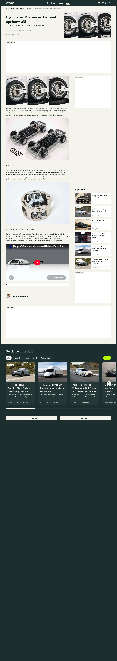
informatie (14, 8)
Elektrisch (55, 402)
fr (103, 3)
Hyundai (22, 8)
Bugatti (115, 402)
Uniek (35, 358)
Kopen (60, 3)
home (7, 8)
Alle (8, 358)
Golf (89, 402)
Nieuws (26, 358)
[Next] (109, 383)
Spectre (26, 402)
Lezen (68, 3)
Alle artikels (33, 418)
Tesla (49, 402)
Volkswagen (84, 402)
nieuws (29, 8)
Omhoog (84, 418)
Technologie (45, 358)
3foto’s (106, 36)
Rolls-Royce (20, 402)
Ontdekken (51, 3)
